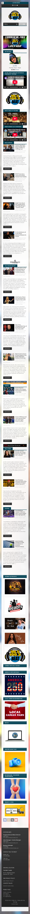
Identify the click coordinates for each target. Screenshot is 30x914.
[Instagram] (14, 5)
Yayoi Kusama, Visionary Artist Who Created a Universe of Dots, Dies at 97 (21, 482)
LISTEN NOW (16, 3)
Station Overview (7, 892)
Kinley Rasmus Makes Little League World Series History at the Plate (20, 390)
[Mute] (22, 87)
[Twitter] (15, 5)
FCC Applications (7, 896)
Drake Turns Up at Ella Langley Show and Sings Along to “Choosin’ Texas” (20, 205)
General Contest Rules (8, 886)
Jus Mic (15, 66)
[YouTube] (17, 5)
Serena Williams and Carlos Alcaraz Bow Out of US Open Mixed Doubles (21, 419)
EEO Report (6, 893)
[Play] (5, 87)
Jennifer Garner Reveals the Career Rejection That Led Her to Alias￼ (20, 453)
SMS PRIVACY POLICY (8, 881)
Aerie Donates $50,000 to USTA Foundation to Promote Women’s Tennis (19, 543)
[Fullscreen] (25, 87)
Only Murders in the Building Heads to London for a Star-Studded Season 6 (20, 270)
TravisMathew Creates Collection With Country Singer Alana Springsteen (20, 512)
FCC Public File (6, 895)
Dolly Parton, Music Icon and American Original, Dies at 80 (20, 298)
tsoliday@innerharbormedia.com (10, 848)
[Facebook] (12, 5)
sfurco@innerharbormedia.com (10, 837)
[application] (15, 82)
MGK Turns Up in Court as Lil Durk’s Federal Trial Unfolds (21, 175)
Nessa (17, 69)
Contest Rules (14, 904)
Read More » (7, 168)
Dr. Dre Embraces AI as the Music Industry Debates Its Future (20, 234)
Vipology (15, 902)
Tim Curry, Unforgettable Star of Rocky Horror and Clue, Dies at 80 (21, 327)
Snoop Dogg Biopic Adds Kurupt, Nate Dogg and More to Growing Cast (20, 147)
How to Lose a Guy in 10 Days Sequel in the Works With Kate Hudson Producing (21, 356)
